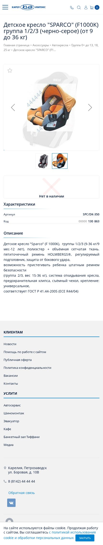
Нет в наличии (51, 196)
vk (11, 503)
